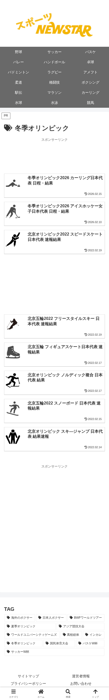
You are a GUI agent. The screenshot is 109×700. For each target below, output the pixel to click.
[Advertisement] (54, 155)
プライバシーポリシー (28, 683)
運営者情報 (81, 676)
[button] (98, 632)
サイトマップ (28, 676)
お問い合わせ (81, 683)
